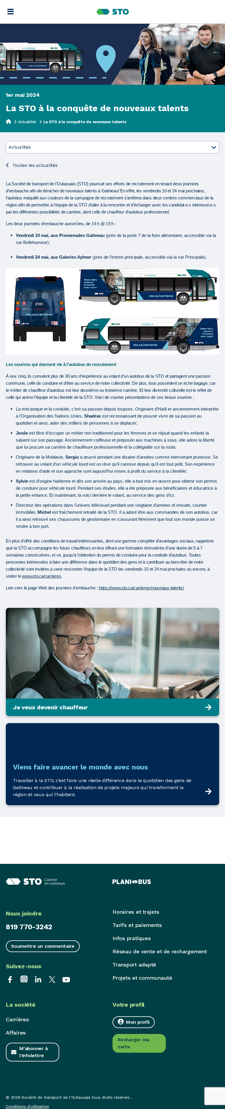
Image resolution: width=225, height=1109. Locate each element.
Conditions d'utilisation (27, 1106)
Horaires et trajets (135, 912)
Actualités (27, 122)
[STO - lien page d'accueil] (112, 12)
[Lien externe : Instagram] (24, 979)
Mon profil (138, 1022)
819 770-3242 (29, 927)
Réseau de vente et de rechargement (159, 951)
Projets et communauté (142, 978)
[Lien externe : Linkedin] (38, 979)
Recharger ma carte (133, 1043)
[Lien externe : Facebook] (10, 979)
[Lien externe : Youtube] (66, 979)
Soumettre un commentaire (42, 946)
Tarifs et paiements (137, 925)
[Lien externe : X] (52, 979)
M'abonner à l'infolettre (33, 1052)
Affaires (16, 1033)
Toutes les (35, 165)
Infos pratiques (131, 938)
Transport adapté (134, 965)
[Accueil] (8, 121)
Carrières (17, 1019)
